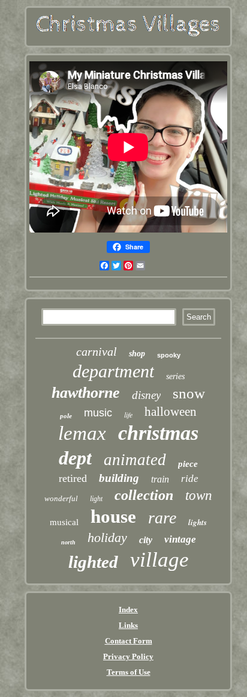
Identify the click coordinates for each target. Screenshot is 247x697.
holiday (107, 537)
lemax (82, 433)
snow (189, 393)
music (98, 413)
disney (146, 395)
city (145, 540)
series (175, 376)
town (198, 495)
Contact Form (128, 640)
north (68, 542)
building (119, 478)
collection (144, 495)
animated (135, 460)
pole (66, 415)
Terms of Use (128, 672)
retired (73, 478)
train (160, 479)
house (113, 516)
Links (128, 625)
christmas (158, 433)
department (113, 371)
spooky (168, 355)
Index (128, 609)
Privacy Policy (128, 656)
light (96, 499)
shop (137, 353)
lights (197, 522)
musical (64, 522)
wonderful (61, 498)
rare (162, 517)
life (128, 414)
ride (189, 478)
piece (188, 464)
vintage (180, 539)
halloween (170, 411)
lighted (93, 561)
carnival (96, 351)
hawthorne (86, 392)
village (159, 559)
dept (75, 458)
